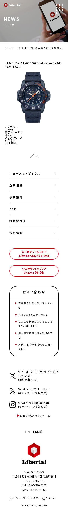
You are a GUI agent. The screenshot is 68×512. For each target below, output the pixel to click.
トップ (8, 48)
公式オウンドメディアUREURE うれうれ (34, 270)
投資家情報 (17, 221)
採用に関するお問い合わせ (33, 314)
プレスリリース (14, 137)
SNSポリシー (36, 498)
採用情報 (16, 233)
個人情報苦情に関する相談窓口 (35, 335)
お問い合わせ (34, 292)
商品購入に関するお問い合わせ (35, 305)
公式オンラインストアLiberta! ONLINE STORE (34, 254)
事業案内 (16, 197)
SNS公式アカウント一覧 (35, 415)
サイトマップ (50, 498)
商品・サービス (14, 132)
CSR (13, 209)
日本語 (38, 431)
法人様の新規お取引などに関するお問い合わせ (35, 324)
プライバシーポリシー (19, 498)
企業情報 (16, 185)
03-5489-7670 (37, 485)
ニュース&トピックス (25, 173)
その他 (9, 130)
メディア (10, 135)
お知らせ (10, 140)
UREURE (11, 143)
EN (27, 432)
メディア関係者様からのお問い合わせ (35, 347)
